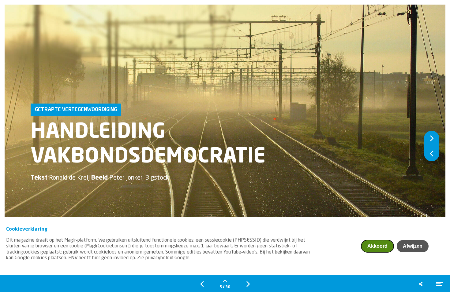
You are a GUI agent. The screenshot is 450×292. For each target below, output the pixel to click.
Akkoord (377, 246)
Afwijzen (412, 246)
